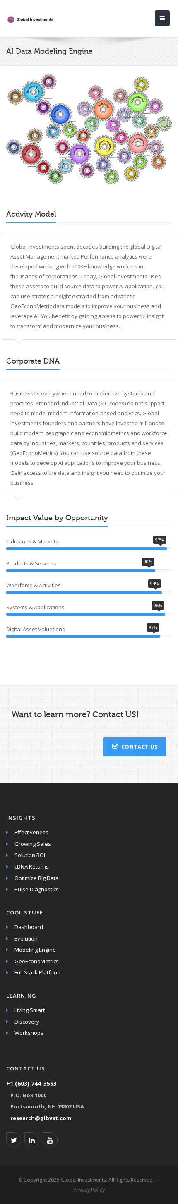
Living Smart (29, 1010)
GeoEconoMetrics (36, 961)
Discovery (26, 1021)
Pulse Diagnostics (36, 889)
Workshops (28, 1032)
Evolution (26, 938)
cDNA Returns (31, 866)
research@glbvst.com (40, 1118)
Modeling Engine (35, 949)
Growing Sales (32, 843)
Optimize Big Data (36, 878)
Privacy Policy (89, 1189)
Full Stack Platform (37, 972)
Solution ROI (29, 855)
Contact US (139, 746)
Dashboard (28, 927)
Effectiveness (31, 832)
